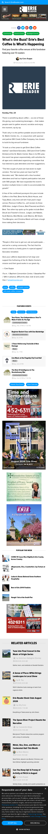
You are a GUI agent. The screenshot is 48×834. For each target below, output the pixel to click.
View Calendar (32, 384)
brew (5, 287)
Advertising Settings (35, 814)
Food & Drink (19, 33)
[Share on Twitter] (23, 28)
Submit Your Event (17, 384)
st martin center (23, 287)
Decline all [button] (35, 823)
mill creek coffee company (12, 291)
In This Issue (41, 467)
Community (7, 33)
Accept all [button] (12, 823)
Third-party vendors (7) (9, 805)
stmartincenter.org (15, 280)
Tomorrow (21, 312)
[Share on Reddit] (34, 28)
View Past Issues (9, 467)
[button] (24, 829)
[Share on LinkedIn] (31, 28)
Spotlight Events (32, 33)
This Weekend (31, 312)
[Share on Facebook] (19, 28)
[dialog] (24, 810)
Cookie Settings (35, 816)
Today (13, 312)
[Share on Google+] (27, 28)
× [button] (45, 789)
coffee (12, 287)
